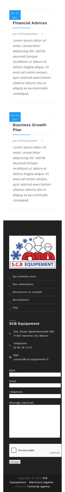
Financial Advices (30, 23)
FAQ (15, 307)
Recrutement (21, 299)
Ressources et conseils (27, 292)
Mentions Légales (41, 482)
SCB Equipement (27, 33)
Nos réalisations (23, 284)
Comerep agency (38, 486)
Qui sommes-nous (24, 276)
